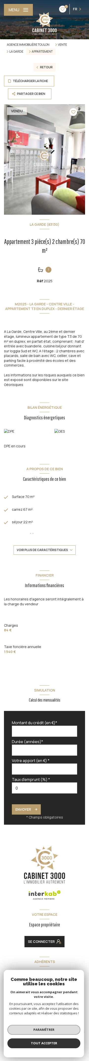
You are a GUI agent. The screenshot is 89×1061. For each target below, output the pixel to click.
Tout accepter (44, 1043)
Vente (62, 44)
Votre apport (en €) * (30, 760)
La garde (16, 51)
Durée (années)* (27, 741)
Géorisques (13, 384)
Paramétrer (43, 1029)
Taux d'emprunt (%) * (31, 779)
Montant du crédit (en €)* (34, 722)
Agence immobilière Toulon (28, 44)
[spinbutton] (44, 787)
